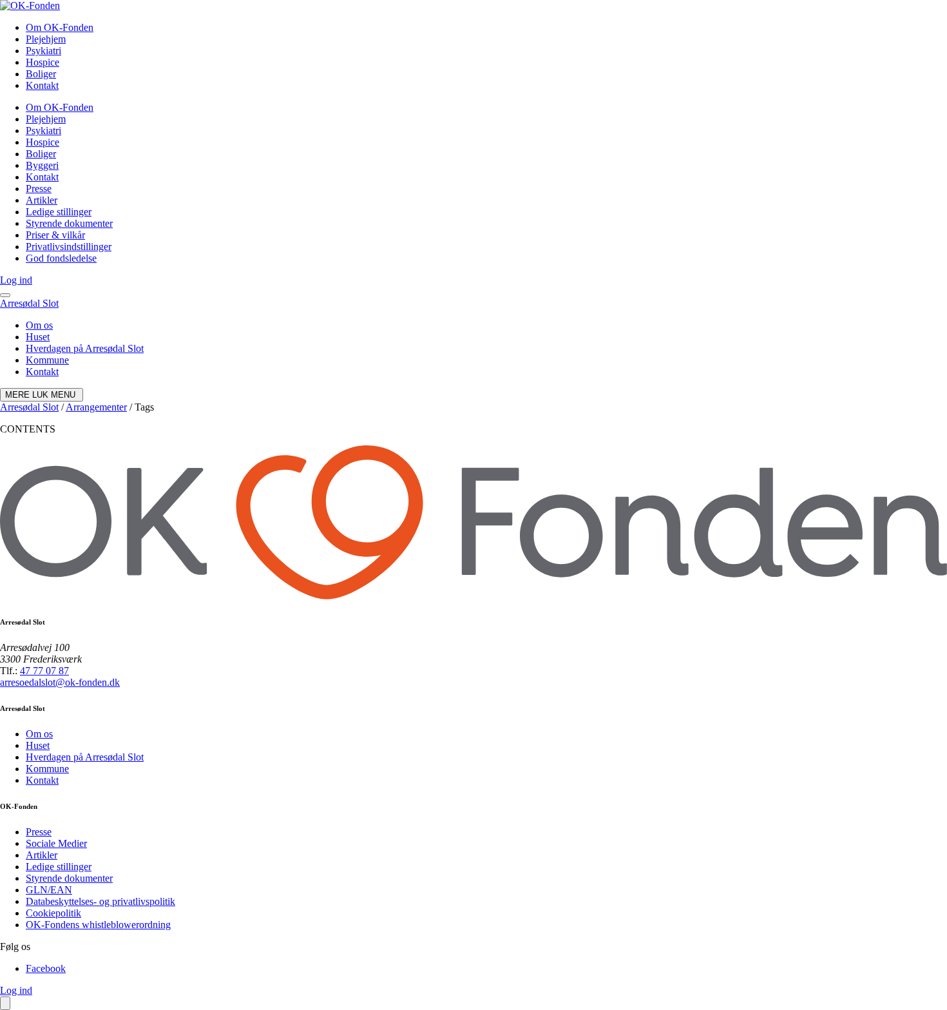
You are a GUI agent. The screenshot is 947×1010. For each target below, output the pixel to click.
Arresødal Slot (29, 303)
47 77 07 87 (44, 670)
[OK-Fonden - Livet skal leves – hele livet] (30, 5)
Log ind (16, 280)
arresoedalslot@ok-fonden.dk (60, 682)
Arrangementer (96, 407)
